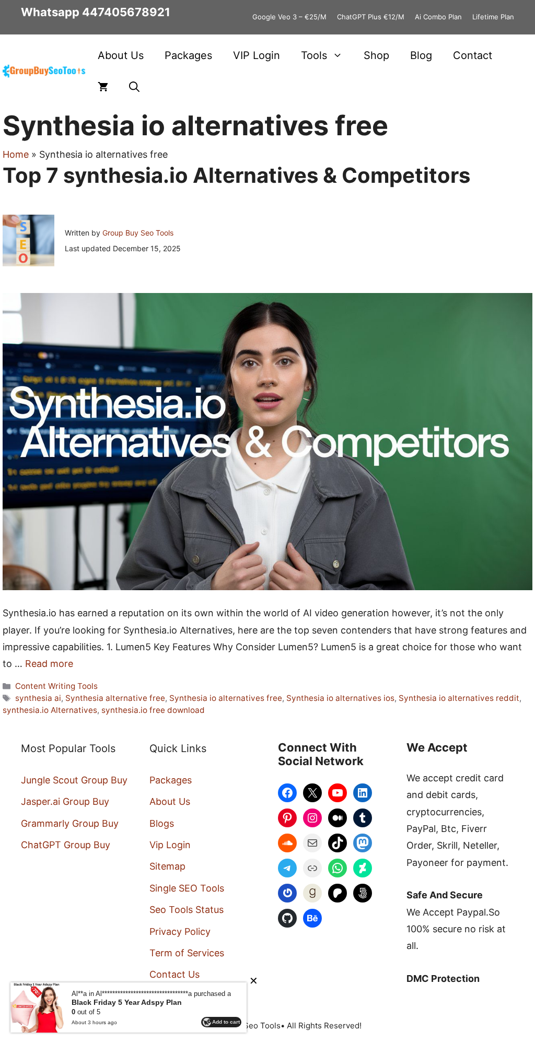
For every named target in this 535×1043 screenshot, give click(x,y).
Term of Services (186, 952)
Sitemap (167, 866)
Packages (188, 55)
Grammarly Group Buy (70, 823)
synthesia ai (38, 698)
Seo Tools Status (186, 909)
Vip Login (170, 844)
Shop (376, 55)
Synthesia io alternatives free (225, 698)
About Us (121, 55)
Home (16, 154)
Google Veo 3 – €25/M (289, 17)
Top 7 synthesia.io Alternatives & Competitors (236, 175)
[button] (134, 86)
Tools (314, 55)
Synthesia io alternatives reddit (459, 698)
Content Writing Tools (56, 686)
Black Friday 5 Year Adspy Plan (127, 1002)
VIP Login (256, 55)
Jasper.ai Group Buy (65, 801)
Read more (49, 663)
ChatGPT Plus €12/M (370, 17)
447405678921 (126, 12)
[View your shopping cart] (103, 86)
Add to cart (226, 1022)
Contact (472, 55)
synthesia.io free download (153, 710)
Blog (421, 55)
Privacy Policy (180, 931)
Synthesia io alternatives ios (340, 698)
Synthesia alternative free (115, 698)
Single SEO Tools (186, 888)
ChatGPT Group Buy (65, 844)
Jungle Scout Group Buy (74, 780)
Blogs (161, 823)
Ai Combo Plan (438, 17)
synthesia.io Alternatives (50, 710)
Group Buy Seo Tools (137, 232)
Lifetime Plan (493, 17)
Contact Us (174, 974)
